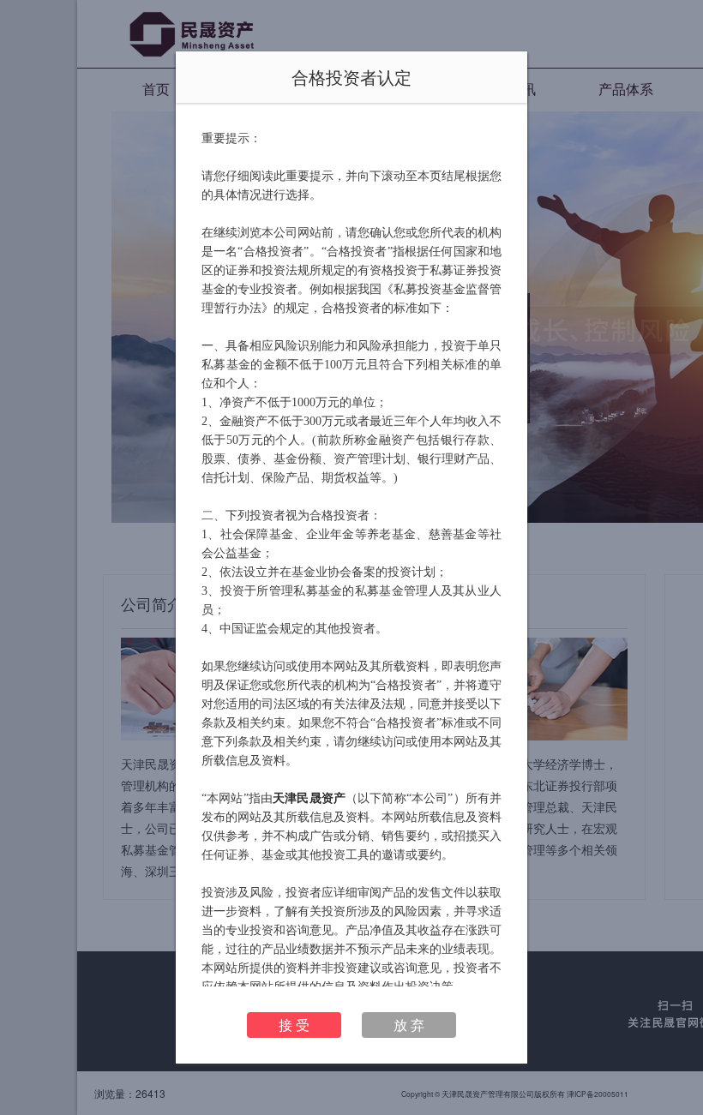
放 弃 (409, 1024)
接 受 (294, 1024)
